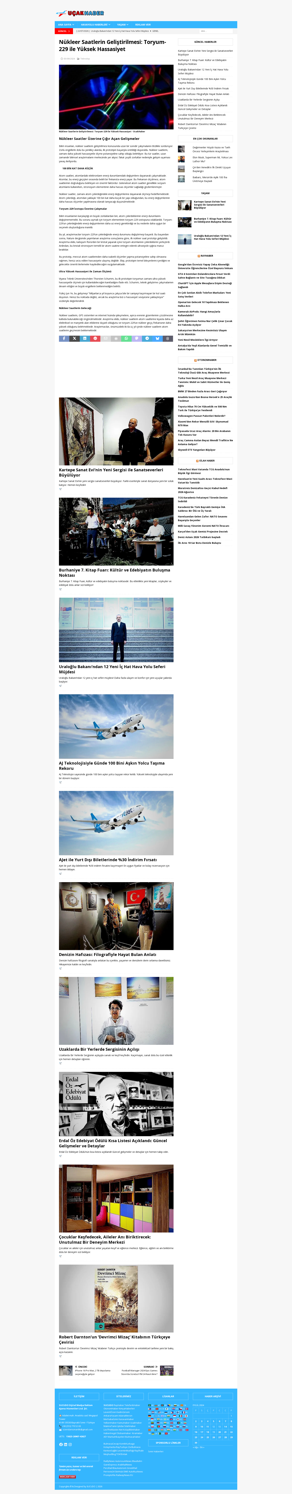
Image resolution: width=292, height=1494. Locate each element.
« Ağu (195, 1447)
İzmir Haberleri (155, 1451)
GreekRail (132, 1468)
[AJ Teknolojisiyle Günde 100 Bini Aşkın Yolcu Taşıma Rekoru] (116, 726)
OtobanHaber (124, 1433)
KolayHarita (110, 1447)
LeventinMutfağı (125, 1450)
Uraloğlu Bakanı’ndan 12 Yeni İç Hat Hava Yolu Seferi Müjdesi (112, 669)
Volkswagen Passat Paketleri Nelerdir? (201, 415)
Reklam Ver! (143, 24)
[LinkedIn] (66, 1444)
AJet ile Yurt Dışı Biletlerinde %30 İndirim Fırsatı (108, 859)
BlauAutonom (119, 1468)
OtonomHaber (206, 360)
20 (219, 1432)
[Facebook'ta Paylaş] (64, 339)
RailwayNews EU (124, 1475)
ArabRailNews (125, 1464)
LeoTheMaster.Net (113, 1429)
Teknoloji (85, 58)
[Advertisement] (116, 369)
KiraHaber (137, 1433)
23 (196, 1437)
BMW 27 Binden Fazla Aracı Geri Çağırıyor (202, 391)
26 (213, 1437)
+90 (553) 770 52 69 (71, 1426)
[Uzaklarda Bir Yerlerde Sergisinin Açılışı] (116, 1011)
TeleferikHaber (132, 1405)
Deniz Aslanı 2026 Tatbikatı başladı (199, 537)
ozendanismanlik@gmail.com (78, 1429)
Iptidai (120, 1426)
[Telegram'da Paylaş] (147, 339)
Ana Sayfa (64, 24)
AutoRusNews (136, 1471)
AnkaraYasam (111, 1415)
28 (225, 1437)
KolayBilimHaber (131, 1429)
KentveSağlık (110, 1450)
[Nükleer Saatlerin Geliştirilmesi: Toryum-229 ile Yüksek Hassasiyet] (116, 127)
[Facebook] (61, 1444)
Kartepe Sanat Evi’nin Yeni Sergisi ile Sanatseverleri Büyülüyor (111, 472)
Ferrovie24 (109, 1471)
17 (202, 1432)
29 (231, 1437)
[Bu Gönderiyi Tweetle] (74, 339)
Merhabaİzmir (111, 1419)
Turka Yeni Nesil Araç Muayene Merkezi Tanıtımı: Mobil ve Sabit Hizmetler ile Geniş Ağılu (204, 382)
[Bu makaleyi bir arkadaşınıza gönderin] (105, 339)
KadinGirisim (123, 1412)
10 (202, 1426)
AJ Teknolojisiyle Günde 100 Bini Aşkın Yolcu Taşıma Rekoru (112, 765)
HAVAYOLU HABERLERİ (94, 24)
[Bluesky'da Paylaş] (157, 339)
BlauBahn (137, 1461)
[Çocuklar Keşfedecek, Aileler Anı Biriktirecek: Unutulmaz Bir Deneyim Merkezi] (116, 1198)
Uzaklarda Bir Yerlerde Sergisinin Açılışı (99, 1049)
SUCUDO (108, 1405)
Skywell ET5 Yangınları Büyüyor (196, 449)
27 (219, 1437)
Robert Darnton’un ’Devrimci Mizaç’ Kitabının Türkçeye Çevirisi (114, 1339)
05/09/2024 (69, 58)
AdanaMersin (125, 1415)
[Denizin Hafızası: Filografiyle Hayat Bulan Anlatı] (116, 916)
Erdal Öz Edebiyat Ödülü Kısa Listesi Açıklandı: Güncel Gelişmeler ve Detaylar (113, 1143)
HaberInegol (110, 1433)
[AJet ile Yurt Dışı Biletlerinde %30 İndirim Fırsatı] (116, 823)
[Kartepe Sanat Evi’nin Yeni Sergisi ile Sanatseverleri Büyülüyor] (116, 431)
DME (126, 1471)
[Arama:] (216, 31)
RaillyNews (109, 1461)
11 (207, 1426)
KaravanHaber (126, 1419)
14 (225, 1426)
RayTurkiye (122, 1447)
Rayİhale (139, 1450)
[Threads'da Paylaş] (168, 339)
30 (196, 1442)
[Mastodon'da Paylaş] (137, 339)
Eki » (202, 1447)
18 (207, 1432)
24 (202, 1437)
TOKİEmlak (121, 1454)
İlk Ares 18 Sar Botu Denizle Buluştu (199, 542)
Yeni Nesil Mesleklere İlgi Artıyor (198, 339)
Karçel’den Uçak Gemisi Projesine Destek (203, 531)
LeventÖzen (110, 1412)
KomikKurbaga (127, 1443)
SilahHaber (130, 1426)
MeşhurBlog (110, 1454)
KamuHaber (123, 1422)
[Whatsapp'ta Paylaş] (126, 339)
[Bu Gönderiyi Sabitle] (95, 339)
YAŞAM (121, 24)
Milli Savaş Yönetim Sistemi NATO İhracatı (203, 525)
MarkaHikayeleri (116, 1436)
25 (207, 1437)
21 (225, 1432)
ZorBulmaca (134, 1447)
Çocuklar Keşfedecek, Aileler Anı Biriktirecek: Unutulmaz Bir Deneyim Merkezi (105, 1239)
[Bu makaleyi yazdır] (116, 339)
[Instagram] (70, 1444)
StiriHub (119, 1471)
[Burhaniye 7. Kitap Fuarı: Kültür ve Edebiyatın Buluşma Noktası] (116, 532)
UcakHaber (136, 1422)
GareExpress (110, 1464)
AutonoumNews (123, 1461)
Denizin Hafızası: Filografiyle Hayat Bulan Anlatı (107, 954)
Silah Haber (207, 460)
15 (231, 1426)
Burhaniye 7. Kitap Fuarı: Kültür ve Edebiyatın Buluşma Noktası (114, 572)
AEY (105, 1436)
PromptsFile (110, 1475)
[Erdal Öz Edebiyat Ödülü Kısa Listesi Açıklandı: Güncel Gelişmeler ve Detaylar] (116, 1104)
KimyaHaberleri (127, 1408)
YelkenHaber (110, 1422)
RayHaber (207, 255)
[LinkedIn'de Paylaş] (85, 339)
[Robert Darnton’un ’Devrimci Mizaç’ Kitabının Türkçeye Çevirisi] (116, 1299)
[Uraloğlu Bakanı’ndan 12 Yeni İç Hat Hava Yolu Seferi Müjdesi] (116, 630)
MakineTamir (110, 1426)
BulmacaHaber (132, 1436)
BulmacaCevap (111, 1443)
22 (231, 1432)
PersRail (108, 1468)
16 (196, 1432)
